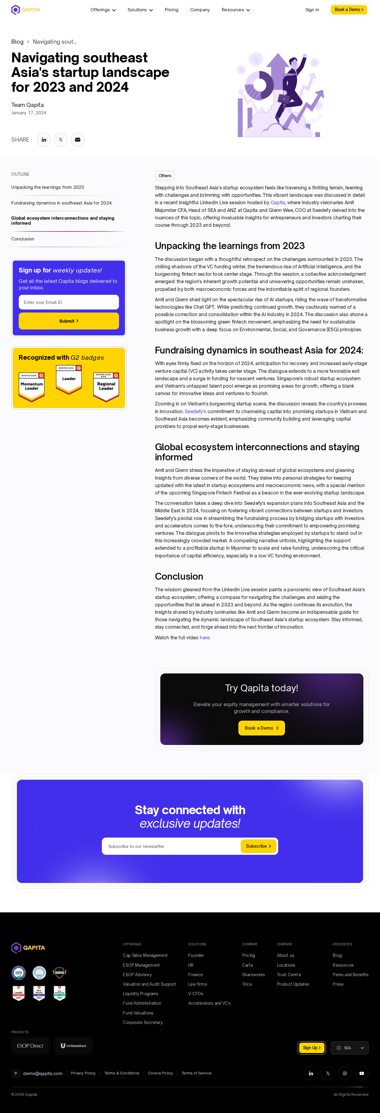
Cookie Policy (160, 1073)
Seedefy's (195, 411)
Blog (17, 41)
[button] (350, 1048)
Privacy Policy (83, 1073)
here (205, 637)
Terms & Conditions (122, 1073)
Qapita (278, 202)
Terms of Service (197, 1073)
